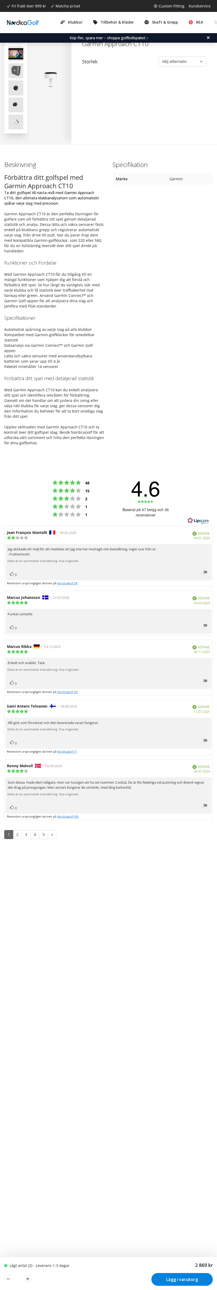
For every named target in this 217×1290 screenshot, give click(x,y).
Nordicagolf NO (68, 816)
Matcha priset (68, 5)
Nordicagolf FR (67, 583)
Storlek (89, 61)
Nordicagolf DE (67, 692)
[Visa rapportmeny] (205, 573)
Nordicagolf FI (66, 751)
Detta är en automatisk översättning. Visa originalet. (43, 561)
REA (199, 22)
